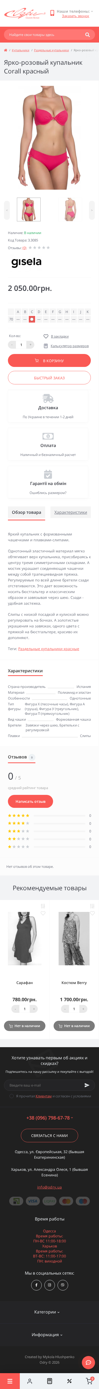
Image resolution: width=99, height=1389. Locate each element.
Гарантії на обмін (48, 483)
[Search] (87, 35)
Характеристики (70, 512)
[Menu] (10, 1381)
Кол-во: (15, 335)
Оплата (48, 445)
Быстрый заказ (49, 377)
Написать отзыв (30, 801)
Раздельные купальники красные (48, 648)
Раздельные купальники (51, 50)
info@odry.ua (49, 1187)
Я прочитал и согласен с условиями (53, 1096)
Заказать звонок (75, 16)
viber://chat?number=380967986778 (63, 1285)
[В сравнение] (43, 906)
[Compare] (49, 1381)
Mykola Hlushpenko (58, 1356)
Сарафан (24, 982)
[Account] (30, 1381)
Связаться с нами (49, 1135)
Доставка (48, 408)
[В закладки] (43, 913)
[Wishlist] (69, 1381)
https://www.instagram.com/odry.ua (49, 1285)
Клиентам (44, 1096)
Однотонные (80, 698)
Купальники (20, 50)
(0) (24, 247)
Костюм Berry (74, 982)
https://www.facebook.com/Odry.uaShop (36, 1285)
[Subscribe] (87, 1085)
